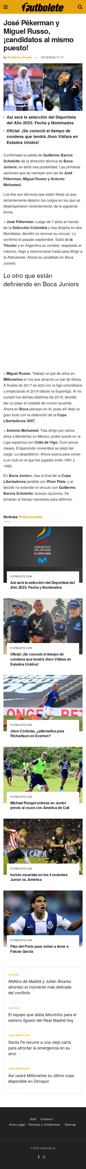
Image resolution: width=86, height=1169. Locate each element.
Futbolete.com (21, 576)
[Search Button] (80, 6)
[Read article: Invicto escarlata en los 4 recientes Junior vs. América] (43, 847)
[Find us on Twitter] (44, 1157)
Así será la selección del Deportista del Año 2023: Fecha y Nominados (41, 120)
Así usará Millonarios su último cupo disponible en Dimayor (41, 1078)
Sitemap (70, 1124)
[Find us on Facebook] (39, 1157)
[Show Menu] (5, 7)
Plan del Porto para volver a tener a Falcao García (39, 949)
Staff (33, 1119)
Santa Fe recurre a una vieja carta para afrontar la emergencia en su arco (39, 1047)
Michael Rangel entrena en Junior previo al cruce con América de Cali (39, 805)
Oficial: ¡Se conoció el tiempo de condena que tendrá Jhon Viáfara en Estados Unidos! (42, 136)
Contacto (47, 1119)
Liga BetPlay (18, 1035)
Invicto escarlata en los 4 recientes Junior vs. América (38, 877)
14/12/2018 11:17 (52, 57)
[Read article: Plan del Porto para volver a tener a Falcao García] (43, 918)
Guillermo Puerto (20, 57)
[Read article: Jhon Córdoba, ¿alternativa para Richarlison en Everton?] (43, 703)
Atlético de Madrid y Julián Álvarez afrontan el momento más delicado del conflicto (40, 986)
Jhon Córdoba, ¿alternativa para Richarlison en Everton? (37, 733)
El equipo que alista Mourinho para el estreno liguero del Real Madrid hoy (42, 1017)
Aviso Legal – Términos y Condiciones (34, 1124)
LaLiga (13, 974)
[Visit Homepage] (43, 6)
